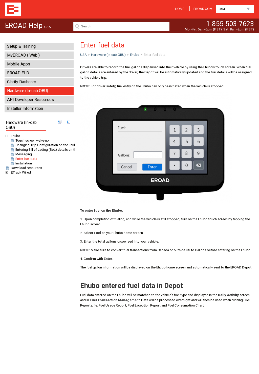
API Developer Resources (30, 99)
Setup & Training (21, 46)
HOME (179, 9)
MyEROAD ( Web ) (23, 55)
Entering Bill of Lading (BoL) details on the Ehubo (51, 149)
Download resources (26, 168)
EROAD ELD (18, 73)
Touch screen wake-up (32, 140)
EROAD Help (13, 9)
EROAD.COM (202, 9)
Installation (23, 163)
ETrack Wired (21, 172)
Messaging (23, 154)
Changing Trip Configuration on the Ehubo (46, 145)
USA (222, 9)
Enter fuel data (26, 159)
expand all (59, 122)
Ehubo (15, 136)
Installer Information (25, 108)
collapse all (68, 122)
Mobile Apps (18, 64)
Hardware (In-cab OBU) (27, 90)
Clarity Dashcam (21, 81)
